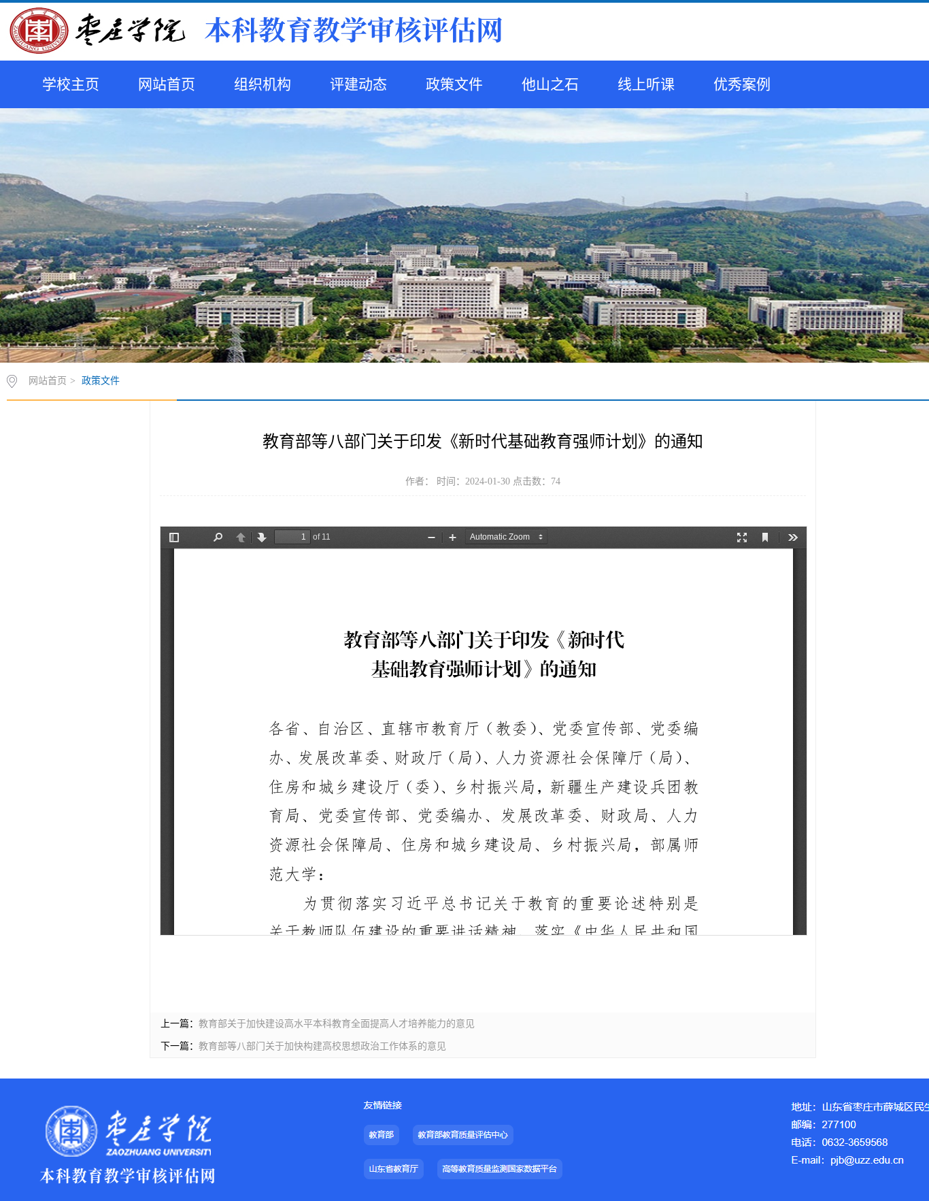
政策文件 (454, 84)
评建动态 (358, 84)
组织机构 (262, 84)
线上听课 (646, 84)
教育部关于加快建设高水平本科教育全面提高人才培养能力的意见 (337, 1024)
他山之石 (550, 84)
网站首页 (166, 84)
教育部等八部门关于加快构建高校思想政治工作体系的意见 (322, 1046)
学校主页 (70, 84)
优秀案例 (742, 84)
